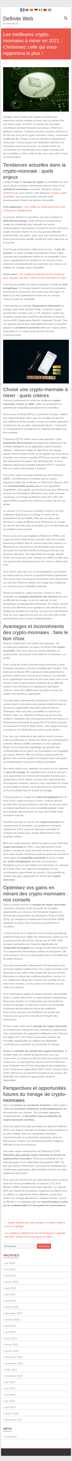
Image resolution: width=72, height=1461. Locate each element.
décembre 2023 (13, 1357)
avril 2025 (10, 1300)
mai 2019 (10, 1394)
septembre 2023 (14, 1363)
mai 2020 (10, 1388)
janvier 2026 (12, 1282)
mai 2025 (10, 1294)
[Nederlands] (49, 10)
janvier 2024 (12, 1350)
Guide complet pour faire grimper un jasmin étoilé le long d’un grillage (35, 1224)
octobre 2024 (12, 1319)
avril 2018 (10, 1407)
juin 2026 (10, 1263)
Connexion (11, 1436)
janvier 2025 (12, 1307)
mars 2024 (11, 1338)
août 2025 (10, 1288)
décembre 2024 (13, 1313)
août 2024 (10, 1325)
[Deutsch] (36, 10)
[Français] (22, 10)
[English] (27, 10)
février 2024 (11, 1344)
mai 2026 (10, 1269)
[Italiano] (40, 10)
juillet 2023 (11, 1369)
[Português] (45, 10)
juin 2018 (10, 1401)
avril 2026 (10, 1275)
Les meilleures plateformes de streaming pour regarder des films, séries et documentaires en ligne (35, 1235)
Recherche (44, 1246)
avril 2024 (10, 1332)
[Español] (31, 10)
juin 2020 (10, 1382)
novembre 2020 (13, 1375)
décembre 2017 (13, 1419)
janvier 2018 (12, 1413)
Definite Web (18, 18)
